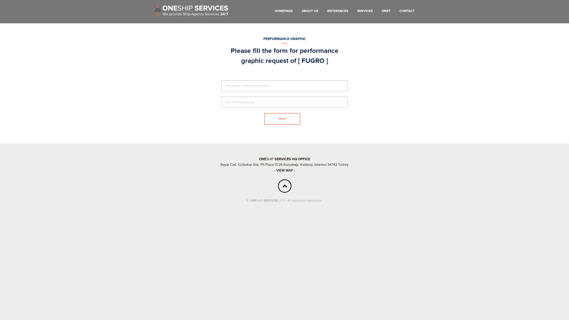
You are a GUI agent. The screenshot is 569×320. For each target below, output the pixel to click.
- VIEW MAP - (284, 170)
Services (365, 11)
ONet (386, 11)
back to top (285, 186)
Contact (407, 11)
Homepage (284, 11)
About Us (310, 11)
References (337, 11)
